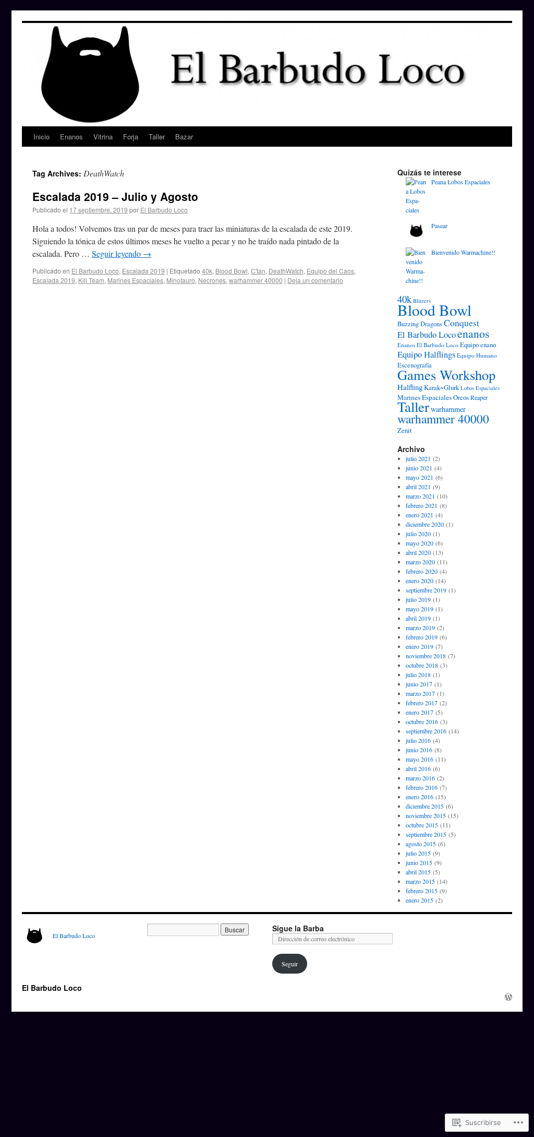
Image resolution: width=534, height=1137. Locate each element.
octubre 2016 (422, 721)
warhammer (448, 409)
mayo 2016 (419, 759)
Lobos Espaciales (480, 388)
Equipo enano (478, 344)
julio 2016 (418, 740)
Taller (157, 136)
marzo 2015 (420, 881)
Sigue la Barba (298, 928)
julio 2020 (418, 533)
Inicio (41, 136)
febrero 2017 (422, 702)
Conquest (461, 322)
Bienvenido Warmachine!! (463, 252)
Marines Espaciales (135, 280)
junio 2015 (419, 862)
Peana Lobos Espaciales (460, 181)
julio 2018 (418, 674)
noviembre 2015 (426, 815)
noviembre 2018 (426, 656)
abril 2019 (418, 618)
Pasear (439, 225)
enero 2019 (419, 646)
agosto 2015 (421, 843)
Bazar (184, 136)
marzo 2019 (420, 627)
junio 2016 (419, 749)
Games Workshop (446, 374)
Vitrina (103, 136)
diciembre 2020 (425, 524)
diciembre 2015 (425, 806)
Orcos (461, 397)
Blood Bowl (231, 270)
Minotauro (180, 280)
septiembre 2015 (426, 834)
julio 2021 (418, 458)
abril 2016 (418, 768)
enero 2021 (419, 515)
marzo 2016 (420, 778)
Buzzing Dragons (419, 323)
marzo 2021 (420, 496)
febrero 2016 (422, 787)
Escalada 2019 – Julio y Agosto (115, 196)
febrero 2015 (422, 890)
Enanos (71, 136)
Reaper (479, 397)
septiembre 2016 (426, 731)
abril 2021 (418, 486)
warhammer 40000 (256, 280)
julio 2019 (418, 599)
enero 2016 (419, 796)
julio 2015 (418, 853)
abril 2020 (418, 552)
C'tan (258, 270)
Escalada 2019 (143, 270)
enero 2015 (419, 900)
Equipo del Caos (330, 270)
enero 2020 (419, 580)
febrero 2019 (422, 637)
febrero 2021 (422, 505)
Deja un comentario (315, 280)
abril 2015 (418, 872)
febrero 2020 (422, 571)
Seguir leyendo (121, 253)
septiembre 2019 (426, 590)
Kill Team (91, 280)
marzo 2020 (420, 562)
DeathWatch (286, 270)
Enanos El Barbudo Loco (427, 345)
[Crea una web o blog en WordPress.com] (508, 997)
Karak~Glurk (441, 387)
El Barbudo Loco (164, 209)
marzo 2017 (420, 693)
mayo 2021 (419, 477)
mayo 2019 (419, 609)
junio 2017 (419, 684)
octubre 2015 (422, 825)
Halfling (409, 387)
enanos (473, 333)
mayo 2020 (419, 543)
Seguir (290, 964)
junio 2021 (419, 468)
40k (207, 270)
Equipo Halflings (426, 354)
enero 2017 (419, 712)
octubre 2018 (422, 665)
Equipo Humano (477, 355)
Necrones (212, 280)
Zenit (404, 430)
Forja (130, 136)
